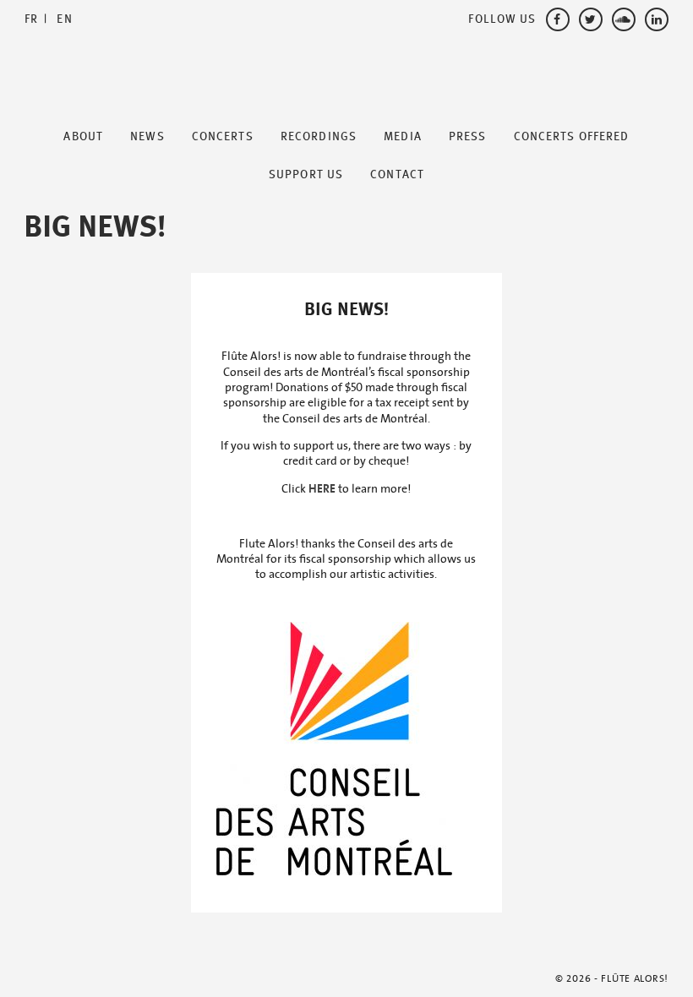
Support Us (306, 175)
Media (403, 137)
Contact (397, 175)
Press (468, 137)
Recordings (319, 137)
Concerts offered (572, 137)
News (147, 137)
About (83, 137)
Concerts (223, 137)
